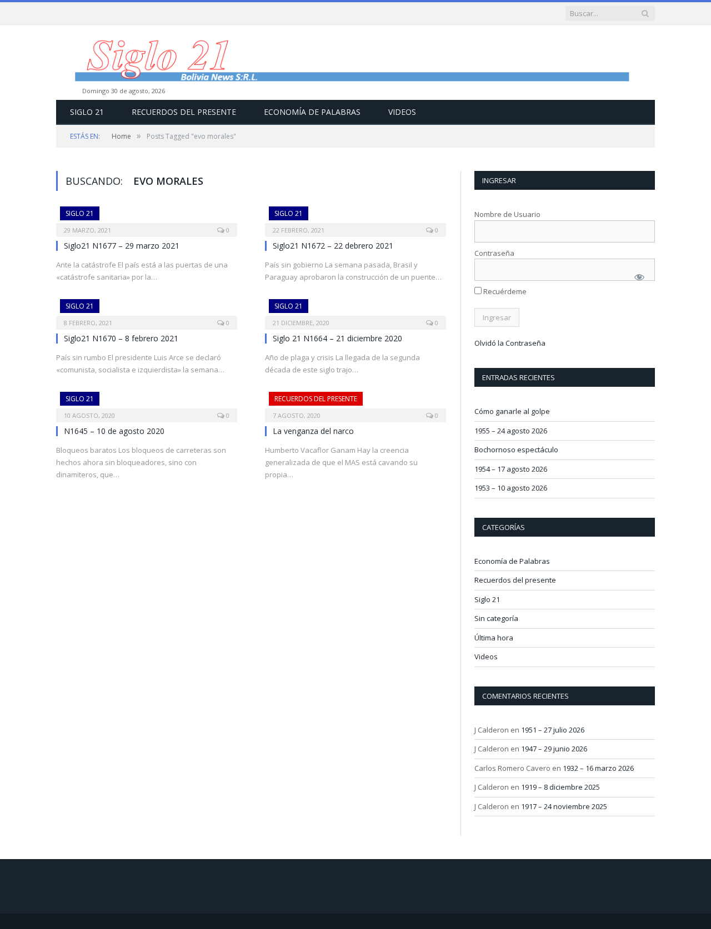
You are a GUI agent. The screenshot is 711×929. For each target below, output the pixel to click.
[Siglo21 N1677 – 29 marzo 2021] (146, 218)
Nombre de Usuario (507, 214)
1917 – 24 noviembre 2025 (564, 806)
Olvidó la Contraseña (509, 343)
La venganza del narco (313, 431)
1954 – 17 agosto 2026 (510, 469)
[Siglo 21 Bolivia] (355, 62)
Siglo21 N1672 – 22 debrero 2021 (333, 245)
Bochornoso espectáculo (516, 450)
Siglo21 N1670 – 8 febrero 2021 (121, 338)
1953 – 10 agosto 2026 (510, 488)
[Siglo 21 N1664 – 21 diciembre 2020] (355, 310)
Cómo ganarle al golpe (512, 411)
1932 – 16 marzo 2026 (598, 768)
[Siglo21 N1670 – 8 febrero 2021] (146, 310)
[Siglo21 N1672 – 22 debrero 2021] (355, 218)
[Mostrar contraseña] (639, 277)
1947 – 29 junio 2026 (554, 749)
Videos (402, 112)
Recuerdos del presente (184, 112)
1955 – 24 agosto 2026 (510, 431)
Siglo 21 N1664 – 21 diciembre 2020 (337, 338)
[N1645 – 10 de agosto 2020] (146, 403)
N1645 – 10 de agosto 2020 (114, 431)
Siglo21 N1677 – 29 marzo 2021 (121, 245)
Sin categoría (496, 618)
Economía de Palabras (312, 112)
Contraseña (494, 253)
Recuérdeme (504, 291)
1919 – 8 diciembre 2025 (560, 787)
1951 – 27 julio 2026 (552, 730)
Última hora (493, 638)
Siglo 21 (87, 112)
